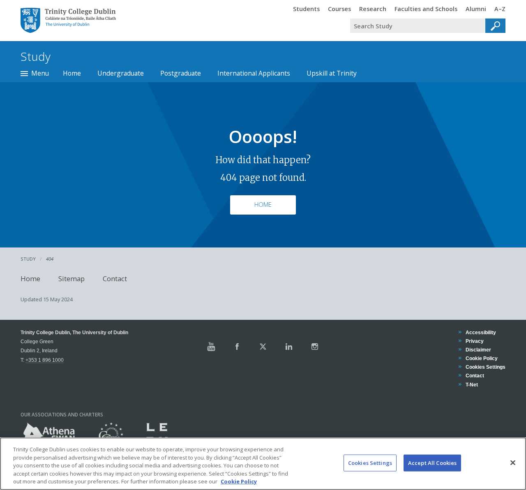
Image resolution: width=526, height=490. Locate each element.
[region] (263, 463)
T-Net (471, 384)
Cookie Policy (481, 358)
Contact (115, 278)
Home (72, 73)
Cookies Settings (370, 463)
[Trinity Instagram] (314, 346)
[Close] (513, 463)
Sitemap (71, 278)
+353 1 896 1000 (44, 360)
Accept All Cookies (432, 463)
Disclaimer (478, 349)
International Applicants (253, 73)
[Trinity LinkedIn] (289, 346)
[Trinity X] (263, 346)
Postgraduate (180, 73)
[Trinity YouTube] (211, 346)
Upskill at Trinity (332, 73)
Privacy (474, 341)
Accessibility (480, 332)
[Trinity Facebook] (237, 346)
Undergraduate (120, 73)
